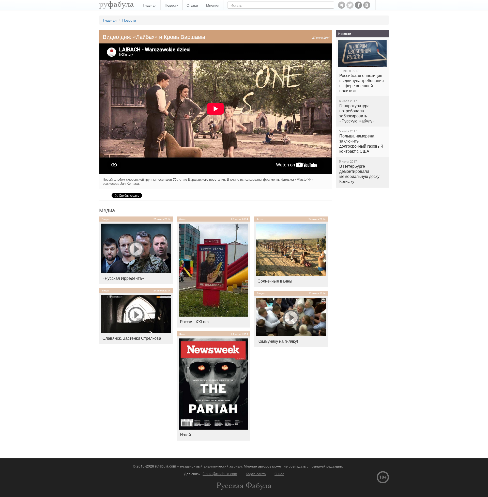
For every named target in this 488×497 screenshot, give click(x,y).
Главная (150, 5)
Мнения (212, 5)
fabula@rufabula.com (220, 473)
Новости (171, 5)
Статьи (192, 5)
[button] (380, 5)
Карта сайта (256, 473)
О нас (279, 473)
